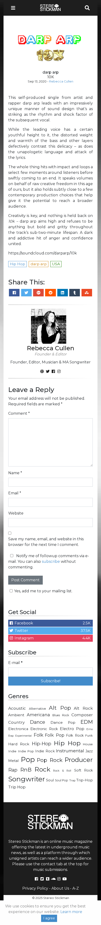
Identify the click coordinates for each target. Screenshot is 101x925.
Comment (19, 413)
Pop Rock (49, 760)
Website (15, 513)
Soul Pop (61, 780)
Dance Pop (62, 722)
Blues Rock (60, 715)
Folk (38, 735)
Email (14, 493)
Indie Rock (45, 751)
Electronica (18, 729)
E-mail (15, 662)
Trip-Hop (84, 780)
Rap (12, 770)
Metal (13, 760)
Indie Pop (26, 751)
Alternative (37, 708)
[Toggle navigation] (14, 8)
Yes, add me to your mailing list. (43, 591)
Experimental (23, 735)
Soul (50, 780)
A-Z (75, 888)
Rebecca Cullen (61, 81)
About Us (60, 888)
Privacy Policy (35, 888)
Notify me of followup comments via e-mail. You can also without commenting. (48, 561)
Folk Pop (54, 735)
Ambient (16, 715)
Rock (42, 769)
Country (16, 722)
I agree (49, 918)
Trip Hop (17, 787)
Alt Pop (60, 708)
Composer (82, 714)
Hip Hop (67, 743)
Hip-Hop (41, 743)
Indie (12, 751)
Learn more (71, 912)
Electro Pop (72, 728)
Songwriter (26, 779)
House (88, 744)
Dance (37, 722)
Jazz (89, 751)
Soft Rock (83, 770)
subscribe (51, 561)
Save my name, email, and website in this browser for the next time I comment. (46, 542)
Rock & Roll (62, 770)
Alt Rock (83, 708)
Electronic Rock (44, 729)
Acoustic (17, 708)
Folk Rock (74, 735)
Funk (89, 735)
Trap (72, 780)
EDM (87, 722)
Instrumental (70, 750)
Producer (79, 760)
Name (15, 473)
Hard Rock (18, 744)
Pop (28, 759)
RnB (25, 769)
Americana (38, 714)
